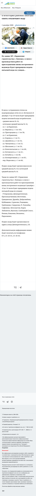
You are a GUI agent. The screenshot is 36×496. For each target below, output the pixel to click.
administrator (20, 25)
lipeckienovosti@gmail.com (15, 427)
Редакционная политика (8, 408)
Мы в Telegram (16, 8)
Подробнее (5, 447)
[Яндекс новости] (26, 48)
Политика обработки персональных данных (13, 486)
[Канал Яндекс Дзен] (10, 51)
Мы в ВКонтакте (5, 8)
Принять (29, 13)
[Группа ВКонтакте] (10, 48)
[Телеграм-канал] (26, 51)
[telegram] (21, 287)
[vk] (15, 287)
